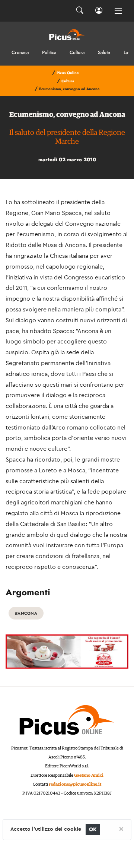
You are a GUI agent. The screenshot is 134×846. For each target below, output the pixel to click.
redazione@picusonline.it (75, 784)
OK (93, 829)
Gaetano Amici (88, 775)
